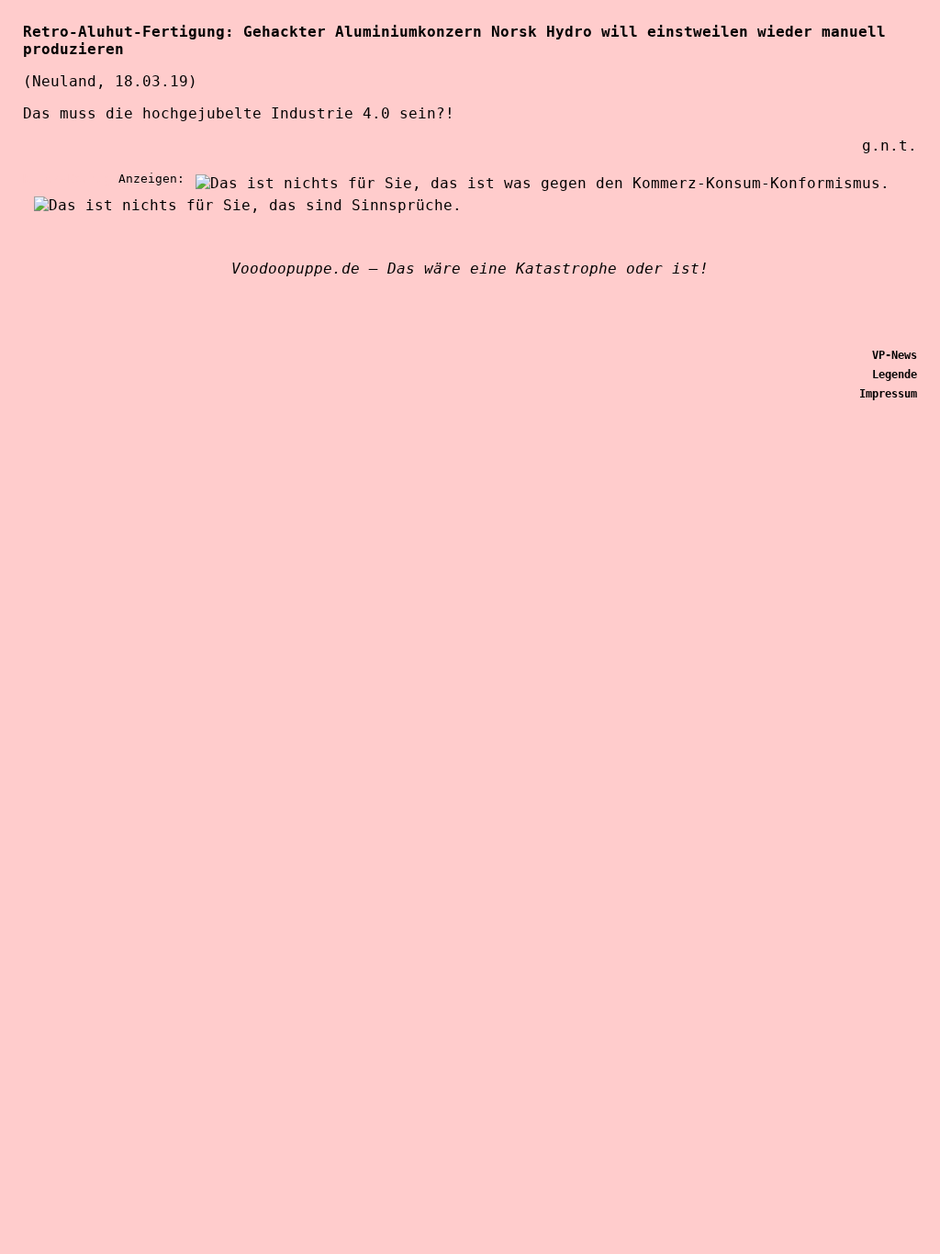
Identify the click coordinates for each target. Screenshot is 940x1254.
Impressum (888, 393)
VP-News (894, 355)
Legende (894, 374)
